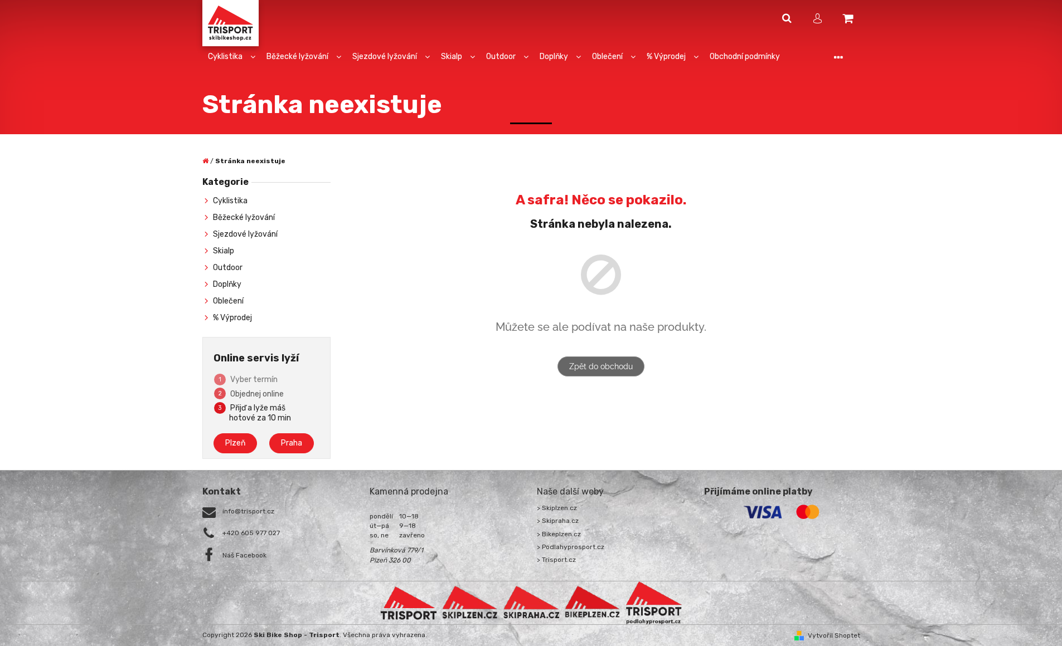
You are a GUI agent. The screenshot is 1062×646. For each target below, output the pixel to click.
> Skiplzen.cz (557, 508)
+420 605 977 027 (251, 533)
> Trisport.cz (556, 560)
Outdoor (228, 267)
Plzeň (235, 443)
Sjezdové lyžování (245, 234)
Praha (291, 443)
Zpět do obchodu (601, 366)
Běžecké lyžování (244, 217)
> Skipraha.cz (558, 521)
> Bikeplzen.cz (559, 534)
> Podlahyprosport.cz (570, 547)
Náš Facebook (244, 555)
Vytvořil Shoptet (834, 635)
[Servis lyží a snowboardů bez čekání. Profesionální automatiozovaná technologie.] (531, 602)
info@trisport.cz (248, 511)
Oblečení (228, 301)
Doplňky (227, 284)
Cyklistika (230, 200)
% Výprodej (232, 317)
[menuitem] (231, 57)
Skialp (223, 251)
